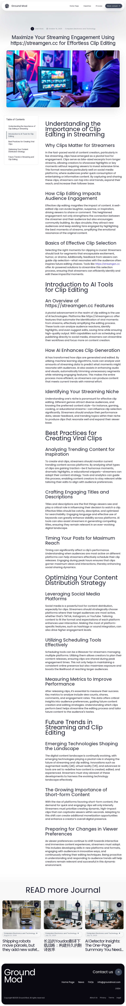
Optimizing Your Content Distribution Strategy (18, 150)
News (81, 982)
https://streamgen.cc (107, 263)
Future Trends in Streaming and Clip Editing (21, 158)
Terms (111, 997)
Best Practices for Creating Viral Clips (21, 142)
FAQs (91, 982)
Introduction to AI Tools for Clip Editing (21, 135)
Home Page (68, 982)
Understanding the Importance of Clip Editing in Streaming (21, 127)
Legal (119, 997)
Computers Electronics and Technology (80, 29)
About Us (93, 997)
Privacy (103, 997)
